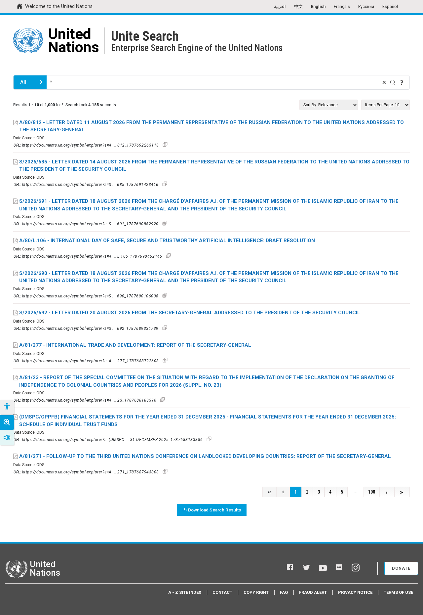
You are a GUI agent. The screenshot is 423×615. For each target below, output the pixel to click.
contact (222, 592)
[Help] (401, 82)
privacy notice (355, 592)
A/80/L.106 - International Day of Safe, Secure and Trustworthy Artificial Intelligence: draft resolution (167, 240)
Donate (401, 568)
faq (284, 592)
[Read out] (7, 437)
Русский (366, 6)
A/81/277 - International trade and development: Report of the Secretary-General (135, 345)
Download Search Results (214, 509)
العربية (280, 6)
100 (371, 492)
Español (390, 6)
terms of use (398, 592)
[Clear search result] (384, 82)
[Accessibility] (6, 407)
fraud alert (313, 592)
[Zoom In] (7, 422)
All (23, 82)
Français (342, 6)
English (318, 6)
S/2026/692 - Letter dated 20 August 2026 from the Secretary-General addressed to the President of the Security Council (189, 313)
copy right (256, 592)
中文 (298, 6)
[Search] (393, 82)
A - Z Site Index (184, 592)
